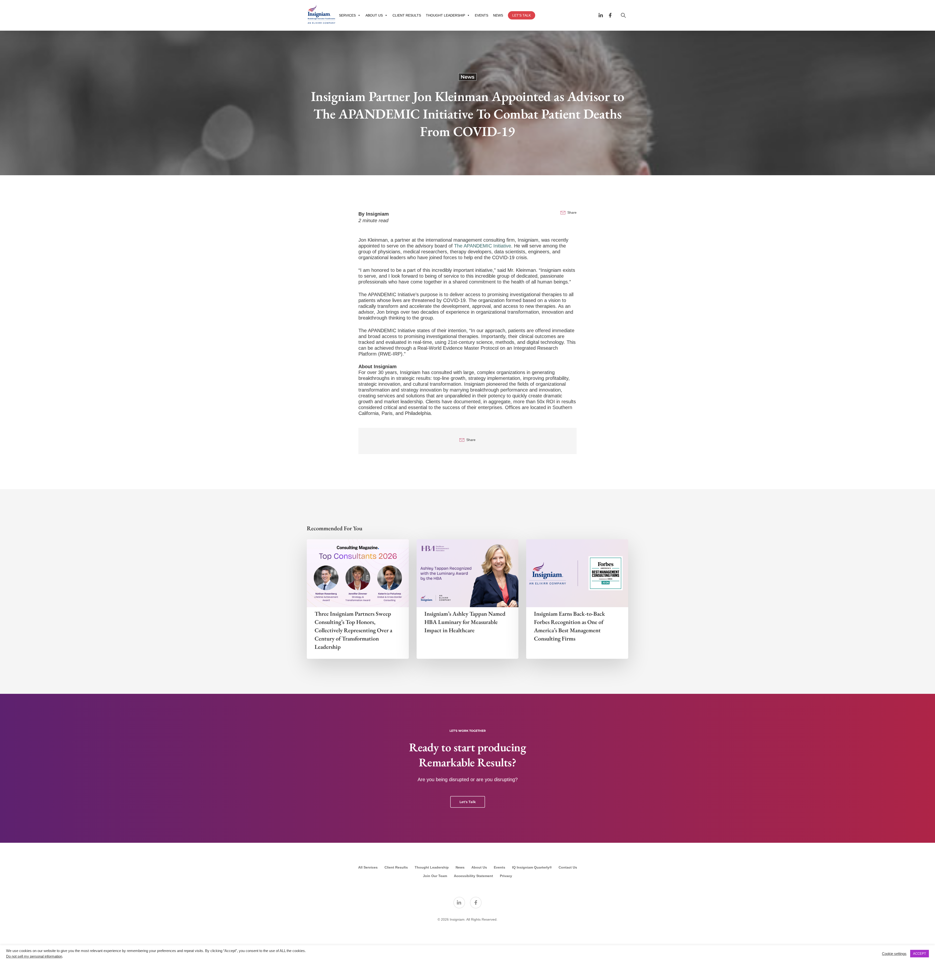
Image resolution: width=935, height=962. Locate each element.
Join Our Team (435, 876)
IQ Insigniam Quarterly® (532, 867)
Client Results (396, 867)
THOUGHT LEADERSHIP (445, 15)
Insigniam (377, 214)
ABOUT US (374, 15)
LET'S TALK (521, 15)
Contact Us (568, 867)
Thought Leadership (432, 867)
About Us (479, 867)
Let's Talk (467, 802)
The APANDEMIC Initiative (482, 245)
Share (572, 212)
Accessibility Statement (473, 876)
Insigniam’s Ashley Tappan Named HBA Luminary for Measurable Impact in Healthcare (464, 622)
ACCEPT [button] (919, 953)
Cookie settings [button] (894, 954)
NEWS (498, 15)
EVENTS (481, 15)
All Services (368, 867)
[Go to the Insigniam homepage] (321, 14)
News (467, 77)
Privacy (506, 876)
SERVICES (347, 15)
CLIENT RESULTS (407, 15)
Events (499, 867)
